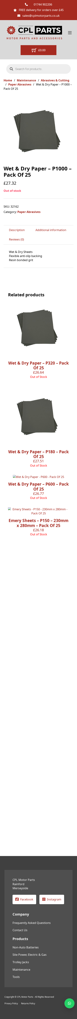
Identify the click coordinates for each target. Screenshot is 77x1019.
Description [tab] (17, 230)
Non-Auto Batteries (26, 947)
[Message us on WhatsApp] (69, 1003)
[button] (68, 101)
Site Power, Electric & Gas (30, 955)
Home (8, 80)
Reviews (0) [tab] (16, 239)
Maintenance (26, 80)
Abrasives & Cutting (55, 80)
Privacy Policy (11, 1003)
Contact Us (20, 930)
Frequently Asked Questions (32, 923)
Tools (16, 977)
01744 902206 (43, 4)
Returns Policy (28, 1003)
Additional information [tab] (50, 230)
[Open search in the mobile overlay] (38, 69)
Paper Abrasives (19, 84)
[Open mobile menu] (70, 32)
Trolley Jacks (21, 962)
